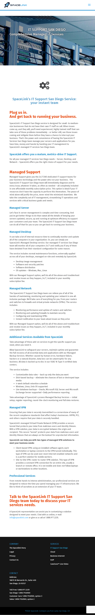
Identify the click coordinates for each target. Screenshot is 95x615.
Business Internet (57, 556)
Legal (12, 552)
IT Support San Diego (59, 548)
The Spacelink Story (18, 548)
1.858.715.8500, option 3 (32, 596)
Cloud (52, 552)
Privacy (12, 556)
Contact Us (14, 560)
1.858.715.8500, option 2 (24, 599)
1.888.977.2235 (23, 590)
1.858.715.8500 (24, 593)
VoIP (52, 560)
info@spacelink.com (19, 517)
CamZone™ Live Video (59, 564)
